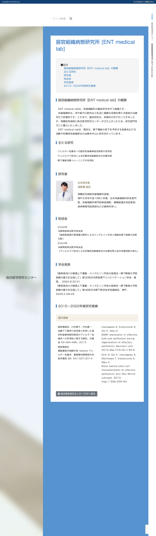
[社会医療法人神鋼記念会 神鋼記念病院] (17, 7)
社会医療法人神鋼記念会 (144, 2)
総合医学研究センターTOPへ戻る (77, 394)
